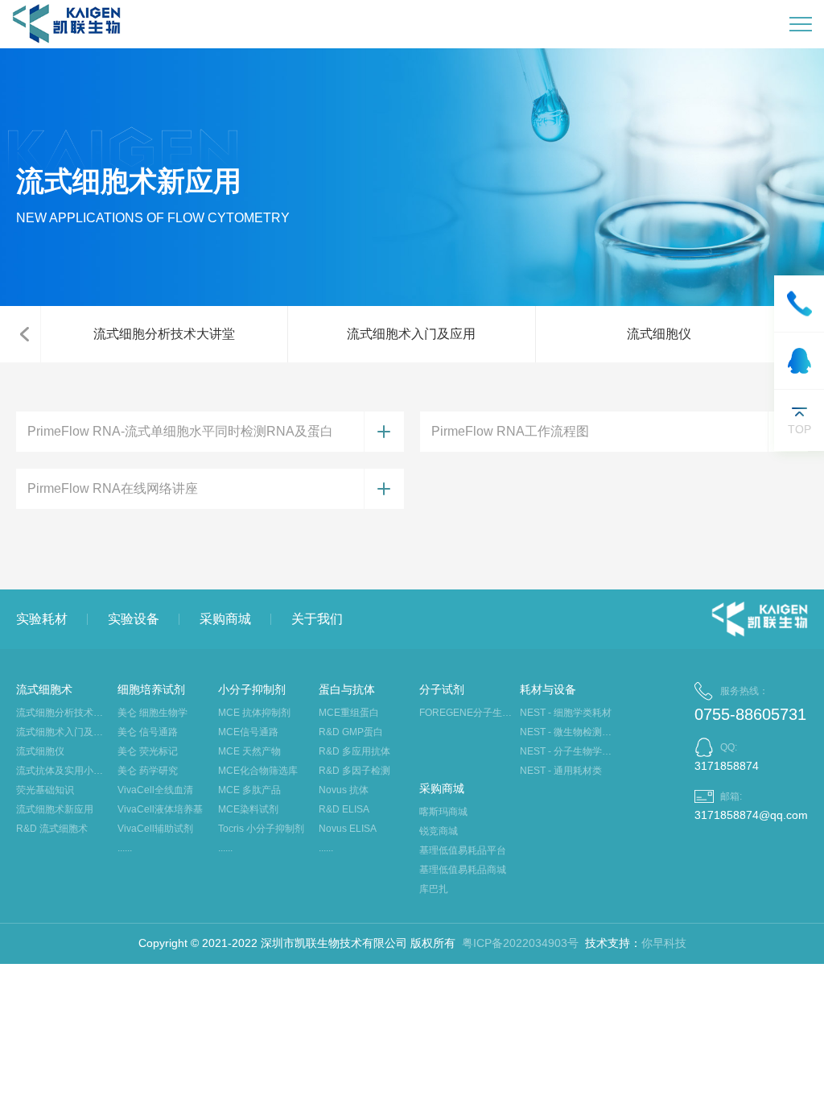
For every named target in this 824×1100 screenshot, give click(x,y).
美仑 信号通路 (147, 732)
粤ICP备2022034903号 (520, 943)
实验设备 (133, 619)
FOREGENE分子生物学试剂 (465, 712)
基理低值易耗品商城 (462, 869)
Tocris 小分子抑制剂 (261, 828)
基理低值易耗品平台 (462, 850)
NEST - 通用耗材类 (561, 770)
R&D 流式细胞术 (52, 828)
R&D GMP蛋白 (351, 732)
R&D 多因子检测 (354, 770)
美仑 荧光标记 (147, 751)
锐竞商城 (438, 831)
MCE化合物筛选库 (258, 770)
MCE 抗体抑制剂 (254, 712)
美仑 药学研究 (147, 770)
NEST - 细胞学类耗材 (566, 712)
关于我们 (317, 619)
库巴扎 (433, 889)
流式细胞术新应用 (54, 809)
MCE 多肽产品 (249, 790)
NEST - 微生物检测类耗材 (566, 732)
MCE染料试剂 (248, 809)
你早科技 (663, 943)
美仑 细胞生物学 (152, 712)
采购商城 (225, 619)
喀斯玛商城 (443, 811)
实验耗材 (42, 619)
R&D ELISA (344, 809)
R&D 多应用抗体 (354, 751)
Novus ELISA (348, 828)
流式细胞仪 (659, 334)
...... (124, 848)
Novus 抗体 (344, 790)
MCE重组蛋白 (349, 712)
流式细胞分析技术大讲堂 (164, 334)
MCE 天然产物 (249, 751)
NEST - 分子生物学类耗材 (566, 751)
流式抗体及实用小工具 (62, 770)
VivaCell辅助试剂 (155, 828)
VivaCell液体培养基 (160, 809)
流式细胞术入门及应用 (411, 334)
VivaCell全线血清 (155, 790)
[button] (24, 334)
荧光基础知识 (45, 790)
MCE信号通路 (248, 732)
